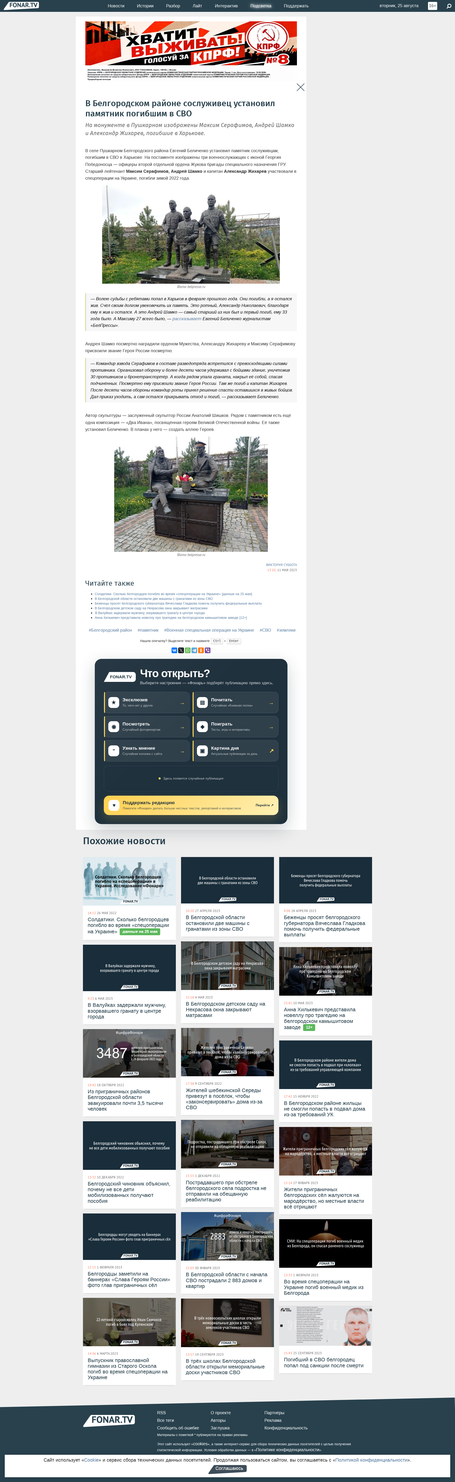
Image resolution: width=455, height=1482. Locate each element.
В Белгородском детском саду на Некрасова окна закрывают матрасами (151, 608)
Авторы (218, 1420)
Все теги (165, 1420)
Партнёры (274, 1413)
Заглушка (220, 1428)
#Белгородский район (110, 630)
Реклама (273, 1420)
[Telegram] (194, 650)
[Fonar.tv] (21, 6)
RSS (161, 1413)
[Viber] (207, 650)
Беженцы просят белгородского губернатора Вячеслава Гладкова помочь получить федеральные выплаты (178, 603)
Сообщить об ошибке (178, 1428)
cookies (200, 1444)
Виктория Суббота (281, 565)
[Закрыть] (301, 87)
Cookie (91, 1460)
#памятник (148, 630)
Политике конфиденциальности (287, 1450)
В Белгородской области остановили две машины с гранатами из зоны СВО (154, 599)
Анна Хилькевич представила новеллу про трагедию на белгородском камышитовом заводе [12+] (171, 618)
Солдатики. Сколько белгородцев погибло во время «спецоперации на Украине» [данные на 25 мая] (173, 594)
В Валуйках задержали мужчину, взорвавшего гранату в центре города (150, 613)
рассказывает (187, 319)
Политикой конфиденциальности (371, 1460)
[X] (181, 650)
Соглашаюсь (229, 1468)
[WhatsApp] (188, 650)
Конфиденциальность (286, 1428)
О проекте (221, 1413)
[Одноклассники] (201, 650)
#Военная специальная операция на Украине (209, 630)
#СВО (265, 630)
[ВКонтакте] (174, 650)
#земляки (286, 630)
